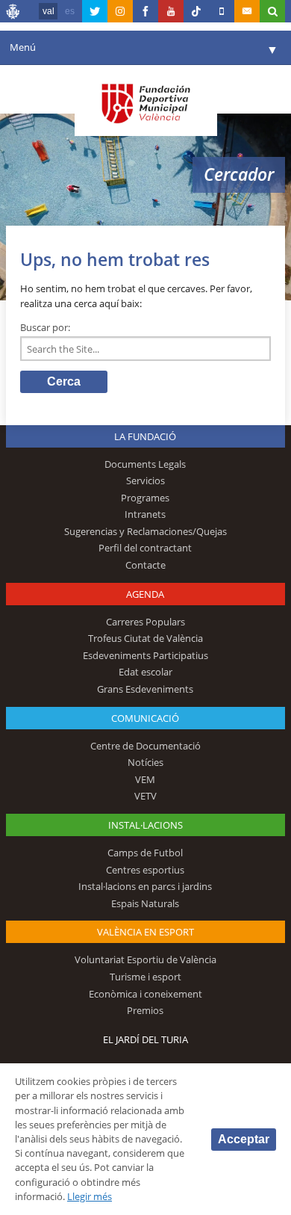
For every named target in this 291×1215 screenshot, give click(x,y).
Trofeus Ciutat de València (145, 638)
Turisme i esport (145, 976)
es (70, 11)
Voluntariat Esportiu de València (145, 959)
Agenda (145, 594)
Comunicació (145, 718)
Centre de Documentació (145, 745)
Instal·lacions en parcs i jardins (145, 886)
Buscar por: (45, 327)
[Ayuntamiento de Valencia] (13, 13)
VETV (145, 796)
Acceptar (243, 1139)
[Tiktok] (196, 11)
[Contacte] (247, 11)
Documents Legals (145, 464)
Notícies (145, 762)
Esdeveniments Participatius (145, 655)
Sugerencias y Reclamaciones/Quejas (145, 531)
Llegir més (89, 1196)
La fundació (145, 436)
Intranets (145, 514)
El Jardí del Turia (145, 1039)
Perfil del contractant (145, 547)
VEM (145, 779)
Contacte (145, 565)
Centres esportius (145, 870)
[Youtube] (171, 11)
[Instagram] (120, 11)
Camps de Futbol (145, 852)
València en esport (145, 932)
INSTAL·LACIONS (145, 825)
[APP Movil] (221, 11)
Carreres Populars (145, 621)
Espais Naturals (145, 903)
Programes (145, 497)
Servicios (145, 480)
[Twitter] (94, 11)
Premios (145, 1010)
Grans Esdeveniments (145, 689)
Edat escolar (145, 671)
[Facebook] (145, 11)
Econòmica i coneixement (145, 994)
